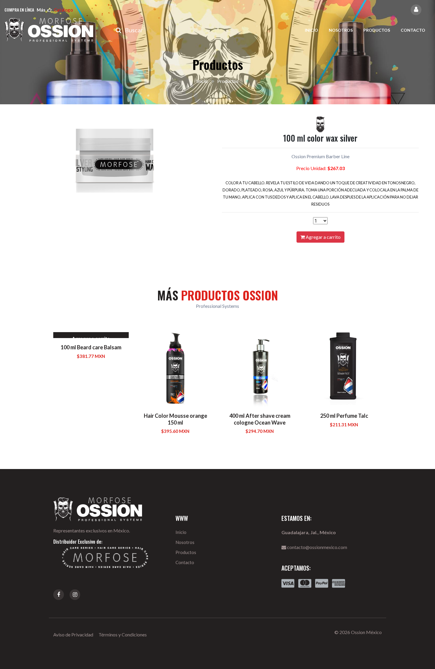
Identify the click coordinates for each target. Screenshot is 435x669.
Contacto (413, 30)
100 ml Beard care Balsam (91, 347)
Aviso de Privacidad (73, 634)
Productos (376, 30)
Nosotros (341, 30)
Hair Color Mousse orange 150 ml (175, 419)
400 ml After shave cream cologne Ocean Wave (259, 419)
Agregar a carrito (323, 237)
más (55, 9)
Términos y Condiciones (123, 634)
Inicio (311, 30)
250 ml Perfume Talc (344, 415)
